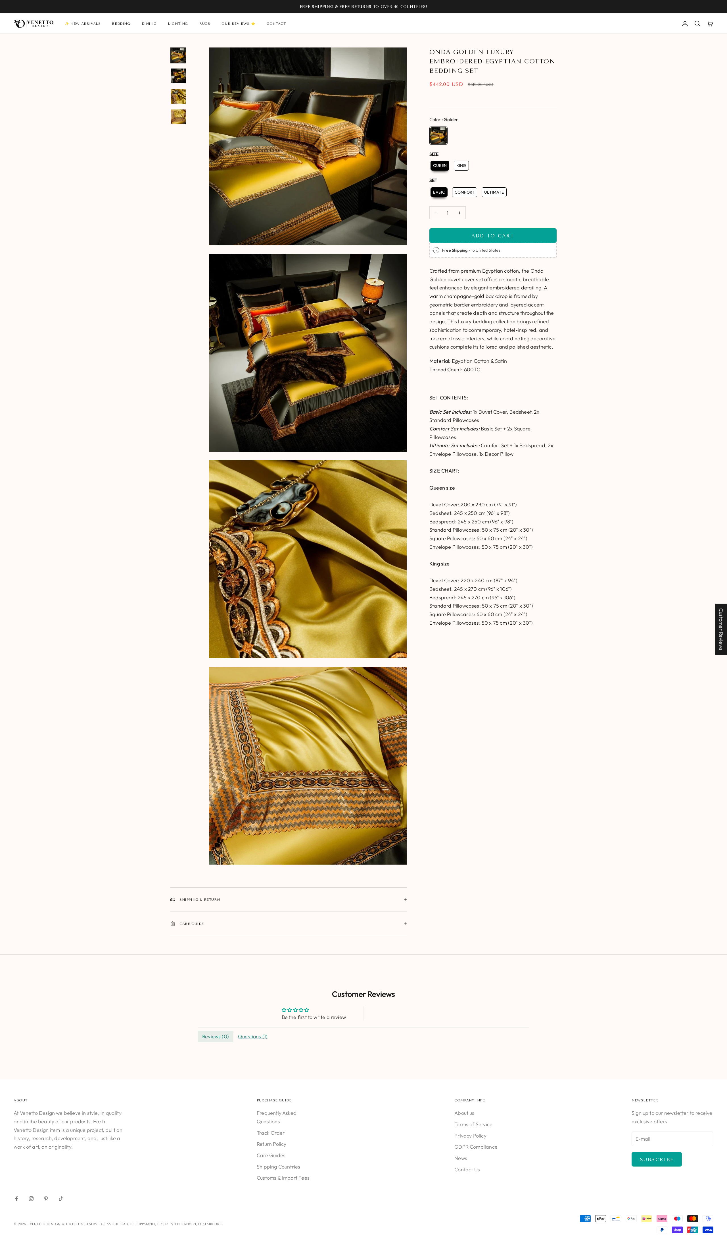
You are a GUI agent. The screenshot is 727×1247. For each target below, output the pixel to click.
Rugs (204, 24)
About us (464, 1113)
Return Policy (271, 1144)
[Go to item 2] (178, 76)
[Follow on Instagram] (31, 1199)
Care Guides (271, 1155)
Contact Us (467, 1169)
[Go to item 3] (178, 96)
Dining (149, 24)
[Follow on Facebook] (16, 1199)
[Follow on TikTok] (61, 1199)
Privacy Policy (470, 1135)
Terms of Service (473, 1124)
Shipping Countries (278, 1166)
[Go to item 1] (178, 55)
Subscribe (657, 1159)
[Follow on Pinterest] (46, 1199)
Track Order (271, 1133)
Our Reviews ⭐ (238, 24)
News (460, 1158)
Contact (276, 24)
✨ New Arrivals (83, 24)
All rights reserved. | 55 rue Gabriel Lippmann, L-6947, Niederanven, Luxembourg (142, 1224)
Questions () (253, 1036)
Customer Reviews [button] (721, 629)
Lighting (178, 24)
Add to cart (492, 236)
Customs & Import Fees (283, 1177)
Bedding (121, 24)
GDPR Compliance (476, 1147)
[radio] (438, 136)
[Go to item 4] (178, 117)
